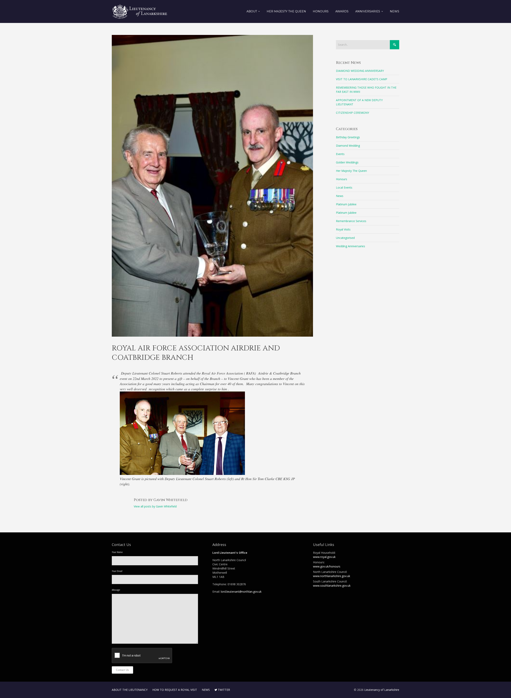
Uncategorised (345, 238)
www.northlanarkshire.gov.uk (331, 576)
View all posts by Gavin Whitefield (155, 506)
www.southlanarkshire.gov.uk (332, 585)
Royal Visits (343, 229)
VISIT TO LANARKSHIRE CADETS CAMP (361, 79)
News (339, 196)
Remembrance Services (351, 221)
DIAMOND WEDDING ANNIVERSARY (360, 71)
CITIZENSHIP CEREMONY (352, 113)
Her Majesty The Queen (351, 171)
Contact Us (122, 669)
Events (340, 154)
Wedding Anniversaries (350, 246)
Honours (341, 179)
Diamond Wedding (348, 145)
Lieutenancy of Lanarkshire (381, 690)
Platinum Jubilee (346, 204)
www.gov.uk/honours (326, 566)
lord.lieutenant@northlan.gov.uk (241, 591)
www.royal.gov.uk (324, 557)
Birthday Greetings (348, 137)
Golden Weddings (347, 162)
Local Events (344, 187)
